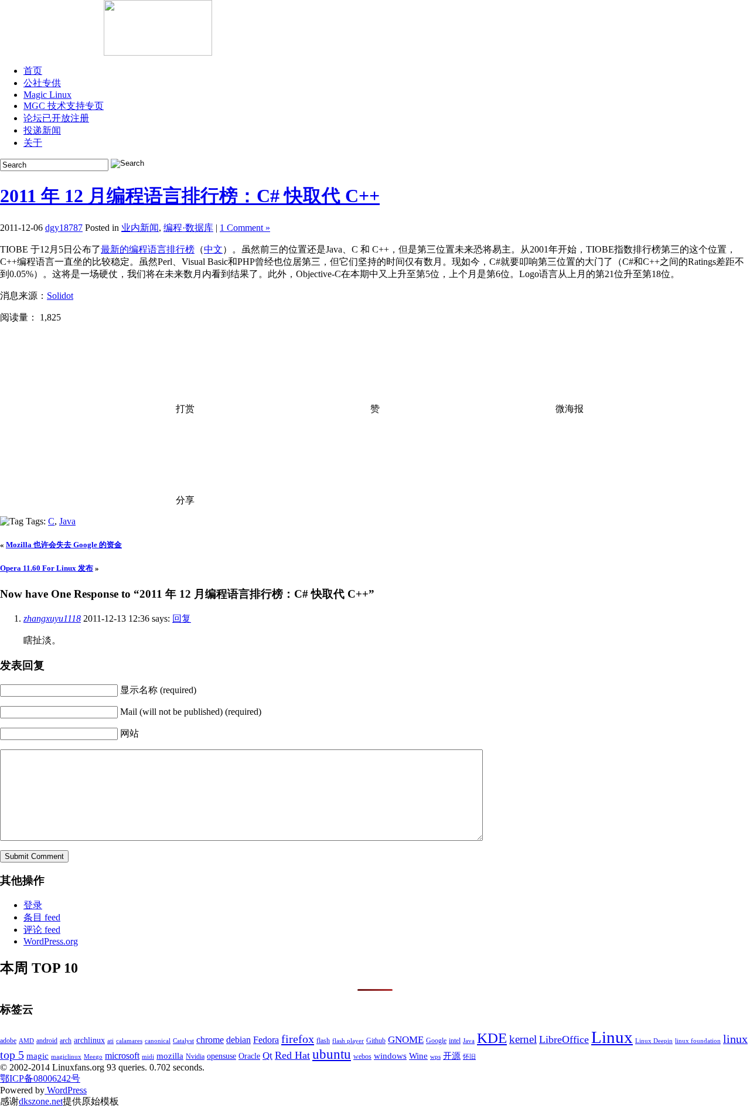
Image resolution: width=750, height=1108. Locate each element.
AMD (26, 1041)
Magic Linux (47, 95)
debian (238, 1040)
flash (323, 1041)
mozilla (169, 1056)
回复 (181, 618)
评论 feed (41, 930)
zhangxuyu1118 (52, 618)
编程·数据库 (188, 228)
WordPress (66, 1090)
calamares (129, 1041)
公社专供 (42, 83)
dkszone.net (41, 1101)
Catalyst (183, 1041)
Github (376, 1041)
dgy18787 (64, 228)
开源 (452, 1056)
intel (455, 1041)
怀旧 (469, 1057)
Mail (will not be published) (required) (190, 712)
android (46, 1041)
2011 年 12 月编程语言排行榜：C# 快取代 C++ (190, 195)
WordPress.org (50, 941)
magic (37, 1056)
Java (67, 521)
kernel (523, 1039)
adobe (8, 1041)
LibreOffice (564, 1039)
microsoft (122, 1056)
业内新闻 (140, 228)
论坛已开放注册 (56, 118)
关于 (32, 143)
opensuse (221, 1056)
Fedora (266, 1040)
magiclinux (66, 1057)
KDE (492, 1038)
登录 (32, 905)
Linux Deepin (654, 1041)
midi (148, 1057)
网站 (129, 733)
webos (362, 1056)
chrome (210, 1040)
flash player (348, 1041)
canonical (158, 1041)
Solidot (60, 296)
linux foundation (698, 1041)
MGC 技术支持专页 (63, 106)
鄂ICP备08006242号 (40, 1078)
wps (435, 1057)
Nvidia (195, 1056)
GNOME (406, 1039)
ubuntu (331, 1054)
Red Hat (292, 1055)
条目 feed (41, 917)
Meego (93, 1057)
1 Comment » (245, 228)
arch (65, 1041)
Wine (418, 1056)
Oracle (249, 1056)
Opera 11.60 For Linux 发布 (46, 568)
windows (390, 1056)
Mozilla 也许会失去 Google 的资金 (64, 544)
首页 (32, 71)
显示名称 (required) (158, 690)
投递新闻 (42, 130)
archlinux (89, 1040)
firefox (297, 1038)
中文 (213, 249)
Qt (267, 1055)
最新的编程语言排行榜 (148, 249)
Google (436, 1041)
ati (110, 1041)
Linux (612, 1037)
